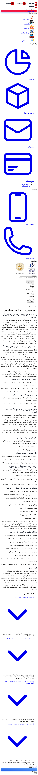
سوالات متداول (25, 186)
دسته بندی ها (30, 280)
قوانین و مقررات (25, 182)
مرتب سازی (30, 282)
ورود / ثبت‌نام (33, 13)
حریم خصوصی (26, 184)
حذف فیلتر (30, 301)
